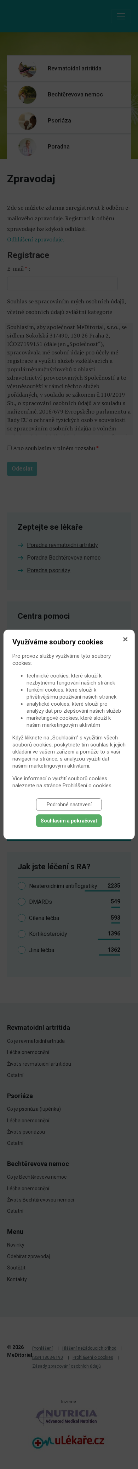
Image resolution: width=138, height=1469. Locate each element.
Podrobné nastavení (69, 804)
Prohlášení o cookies (87, 785)
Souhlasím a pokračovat (69, 821)
